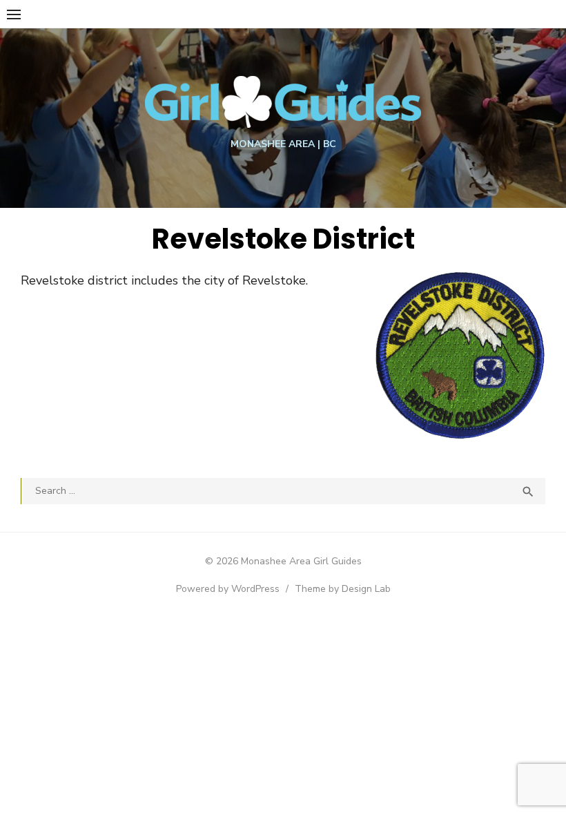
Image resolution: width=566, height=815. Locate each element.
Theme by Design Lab (343, 588)
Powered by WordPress (228, 588)
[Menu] (14, 14)
